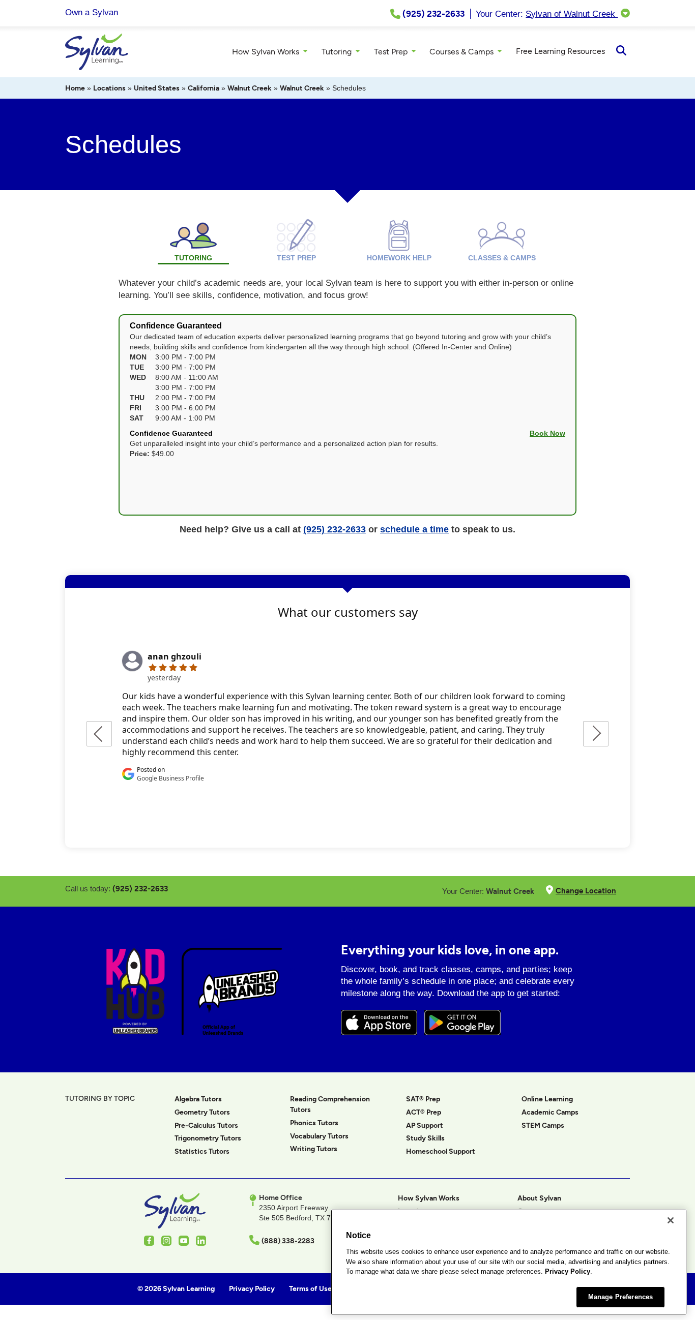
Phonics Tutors (314, 1123)
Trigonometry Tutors (208, 1138)
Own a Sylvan (91, 12)
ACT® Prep (423, 1112)
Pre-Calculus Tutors (206, 1125)
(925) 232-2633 (334, 529)
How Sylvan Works (428, 1198)
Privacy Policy (567, 1271)
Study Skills (425, 1138)
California (203, 88)
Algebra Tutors (198, 1099)
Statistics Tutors (202, 1151)
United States (157, 88)
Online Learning (547, 1099)
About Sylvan (539, 1198)
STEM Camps (543, 1125)
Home (75, 88)
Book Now (547, 433)
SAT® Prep (423, 1099)
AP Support (424, 1125)
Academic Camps (550, 1112)
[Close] (670, 1220)
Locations (109, 88)
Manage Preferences (620, 1297)
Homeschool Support (440, 1151)
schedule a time (414, 529)
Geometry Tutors (202, 1112)
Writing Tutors (313, 1149)
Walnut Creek (249, 88)
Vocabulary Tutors (319, 1136)
